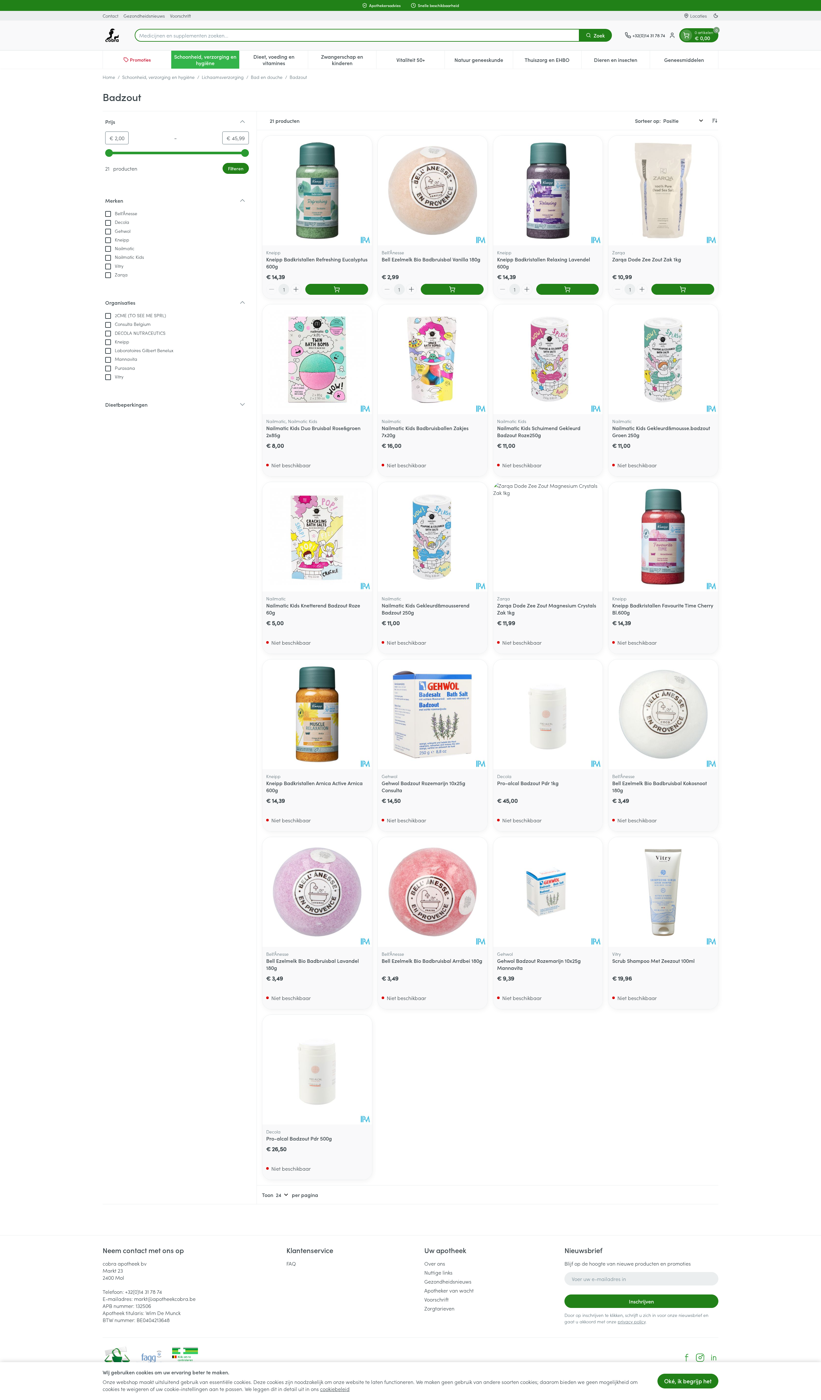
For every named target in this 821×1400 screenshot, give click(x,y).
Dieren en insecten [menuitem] (622, 61)
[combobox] (357, 35)
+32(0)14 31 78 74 (143, 1291)
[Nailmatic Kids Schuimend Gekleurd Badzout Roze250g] (548, 359)
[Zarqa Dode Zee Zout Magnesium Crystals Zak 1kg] (548, 537)
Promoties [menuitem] (140, 59)
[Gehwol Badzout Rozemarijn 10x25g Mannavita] (548, 892)
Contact (110, 16)
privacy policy (632, 1321)
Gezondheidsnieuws (144, 16)
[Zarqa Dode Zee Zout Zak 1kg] (663, 190)
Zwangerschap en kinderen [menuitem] (348, 59)
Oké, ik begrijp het (688, 1381)
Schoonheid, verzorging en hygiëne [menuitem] (206, 59)
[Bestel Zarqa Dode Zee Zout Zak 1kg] (682, 289)
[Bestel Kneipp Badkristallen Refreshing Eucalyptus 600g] (336, 289)
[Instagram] (700, 1357)
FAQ (291, 1263)
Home (109, 77)
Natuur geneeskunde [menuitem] (483, 61)
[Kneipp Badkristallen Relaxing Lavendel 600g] (548, 190)
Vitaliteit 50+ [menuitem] (420, 61)
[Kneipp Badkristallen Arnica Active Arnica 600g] (317, 714)
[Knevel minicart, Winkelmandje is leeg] (686, 35)
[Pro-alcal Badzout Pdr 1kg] (548, 714)
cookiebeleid (335, 1388)
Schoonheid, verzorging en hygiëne (158, 77)
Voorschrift (180, 16)
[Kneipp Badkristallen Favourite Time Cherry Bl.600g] (663, 537)
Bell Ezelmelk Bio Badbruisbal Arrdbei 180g (432, 960)
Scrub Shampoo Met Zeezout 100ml (653, 960)
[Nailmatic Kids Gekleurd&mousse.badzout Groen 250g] (663, 359)
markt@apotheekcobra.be (165, 1298)
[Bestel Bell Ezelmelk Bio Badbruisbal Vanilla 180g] (452, 289)
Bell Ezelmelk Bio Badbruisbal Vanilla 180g (431, 259)
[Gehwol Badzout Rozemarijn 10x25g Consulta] (432, 714)
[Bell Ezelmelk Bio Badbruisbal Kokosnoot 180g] (663, 714)
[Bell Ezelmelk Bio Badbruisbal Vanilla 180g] (432, 190)
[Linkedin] (713, 1357)
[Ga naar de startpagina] (112, 35)
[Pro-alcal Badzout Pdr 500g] (317, 1069)
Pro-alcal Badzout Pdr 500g (299, 1138)
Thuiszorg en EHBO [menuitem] (553, 61)
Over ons (434, 1263)
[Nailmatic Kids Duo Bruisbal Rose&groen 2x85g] (317, 359)
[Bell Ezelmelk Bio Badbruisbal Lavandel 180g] (317, 892)
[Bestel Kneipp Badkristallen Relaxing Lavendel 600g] (567, 289)
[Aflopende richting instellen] (714, 120)
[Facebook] (686, 1357)
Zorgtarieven (439, 1308)
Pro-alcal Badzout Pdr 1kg (528, 782)
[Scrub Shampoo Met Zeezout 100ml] (663, 892)
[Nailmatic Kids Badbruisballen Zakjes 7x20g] (432, 359)
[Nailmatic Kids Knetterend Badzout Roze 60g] (317, 537)
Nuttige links (438, 1272)
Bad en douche (267, 77)
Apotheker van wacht (449, 1290)
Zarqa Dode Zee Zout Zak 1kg (646, 259)
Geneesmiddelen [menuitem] (691, 61)
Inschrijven (641, 1301)
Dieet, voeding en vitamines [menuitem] (280, 59)
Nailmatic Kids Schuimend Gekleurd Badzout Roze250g (538, 431)
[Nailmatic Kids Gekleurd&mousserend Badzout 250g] (432, 537)
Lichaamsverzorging (223, 77)
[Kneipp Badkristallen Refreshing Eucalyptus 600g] (317, 190)
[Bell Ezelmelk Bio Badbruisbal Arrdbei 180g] (432, 892)
